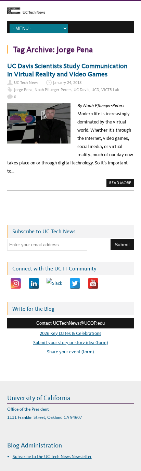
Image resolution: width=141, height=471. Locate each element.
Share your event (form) (70, 352)
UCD (95, 89)
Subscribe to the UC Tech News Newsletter (52, 456)
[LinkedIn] (33, 283)
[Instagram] (15, 283)
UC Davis (81, 89)
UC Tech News (26, 82)
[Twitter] (75, 283)
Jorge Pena (23, 89)
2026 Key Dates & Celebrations (70, 333)
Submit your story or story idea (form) (70, 342)
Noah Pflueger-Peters (53, 89)
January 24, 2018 (67, 82)
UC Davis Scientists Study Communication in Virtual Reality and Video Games (67, 70)
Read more (121, 183)
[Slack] (54, 283)
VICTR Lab (110, 89)
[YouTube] (93, 283)
